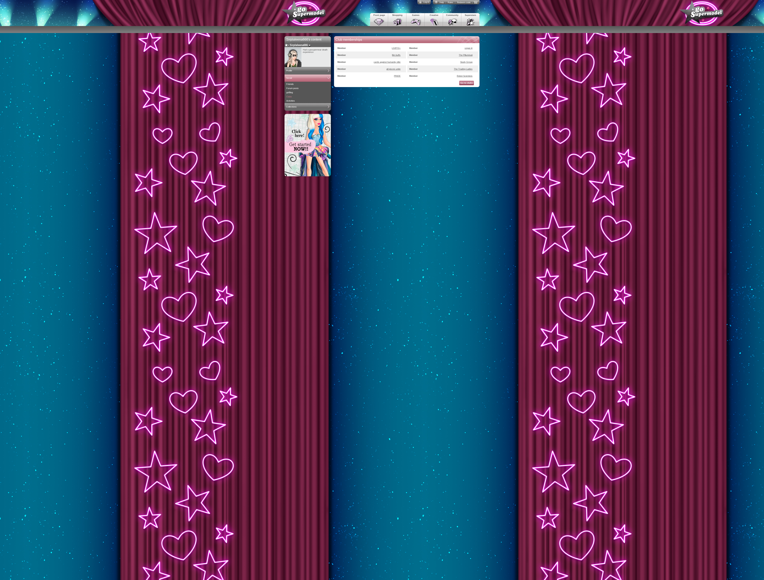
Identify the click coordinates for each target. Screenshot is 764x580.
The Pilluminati (466, 55)
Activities (290, 101)
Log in (426, 2)
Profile (289, 70)
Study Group (466, 62)
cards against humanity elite (387, 62)
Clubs (289, 96)
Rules (450, 2)
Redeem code (464, 2)
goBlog (289, 92)
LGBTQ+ (396, 48)
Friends (290, 84)
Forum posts (292, 88)
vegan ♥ (469, 48)
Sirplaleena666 (299, 45)
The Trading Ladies (463, 69)
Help (441, 2)
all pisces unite (393, 69)
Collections (291, 107)
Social (289, 78)
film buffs (396, 55)
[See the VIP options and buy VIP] (476, 2)
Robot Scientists (465, 76)
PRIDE (397, 76)
